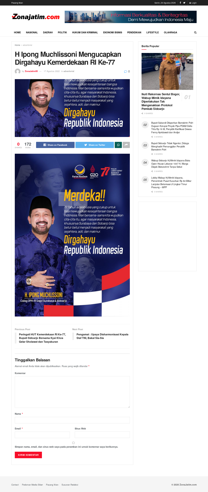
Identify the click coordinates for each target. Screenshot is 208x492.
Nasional (32, 32)
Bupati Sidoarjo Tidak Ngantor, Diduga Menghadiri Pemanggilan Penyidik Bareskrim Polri (170, 146)
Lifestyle (152, 32)
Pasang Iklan (17, 2)
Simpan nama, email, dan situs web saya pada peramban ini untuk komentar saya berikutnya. (66, 446)
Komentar (20, 373)
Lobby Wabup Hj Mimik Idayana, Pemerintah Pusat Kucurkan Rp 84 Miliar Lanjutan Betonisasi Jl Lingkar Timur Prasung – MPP (171, 182)
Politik (62, 32)
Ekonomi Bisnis (112, 32)
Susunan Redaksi (70, 484)
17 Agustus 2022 (52, 71)
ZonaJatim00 (31, 71)
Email (19, 428)
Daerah (48, 32)
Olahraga (170, 32)
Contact (15, 484)
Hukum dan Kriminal (85, 32)
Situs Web (80, 428)
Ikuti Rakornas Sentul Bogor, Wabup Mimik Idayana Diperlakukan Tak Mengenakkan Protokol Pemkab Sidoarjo (161, 101)
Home (17, 32)
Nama (19, 413)
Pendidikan (134, 32)
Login (194, 2)
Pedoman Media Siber (32, 484)
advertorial (27, 45)
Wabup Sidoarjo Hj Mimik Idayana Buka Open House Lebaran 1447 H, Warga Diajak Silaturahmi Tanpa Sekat (170, 163)
